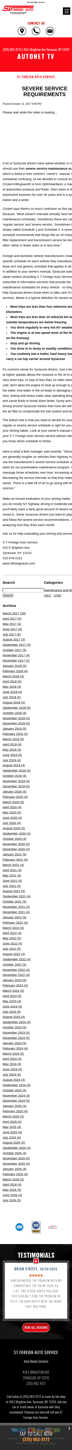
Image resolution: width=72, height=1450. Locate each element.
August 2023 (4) (14, 1017)
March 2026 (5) (13, 1179)
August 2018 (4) (14, 702)
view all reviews (36, 1327)
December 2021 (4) (16, 912)
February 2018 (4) (15, 671)
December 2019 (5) (16, 786)
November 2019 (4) (16, 781)
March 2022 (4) (13, 928)
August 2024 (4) (14, 1080)
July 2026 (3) (12, 1200)
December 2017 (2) (16, 660)
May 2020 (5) (12, 812)
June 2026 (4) (12, 1195)
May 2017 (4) (12, 624)
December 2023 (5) (16, 1038)
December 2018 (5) (16, 723)
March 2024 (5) (13, 1053)
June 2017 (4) (12, 629)
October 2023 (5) (14, 1027)
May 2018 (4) (12, 687)
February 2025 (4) (15, 1111)
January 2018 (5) (14, 666)
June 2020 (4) (12, 818)
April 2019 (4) (12, 744)
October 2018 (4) (14, 713)
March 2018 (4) (13, 676)
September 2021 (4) (17, 896)
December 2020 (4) (16, 849)
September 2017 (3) (17, 645)
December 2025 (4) (16, 1163)
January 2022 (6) (14, 917)
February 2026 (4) (15, 1174)
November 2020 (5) (16, 844)
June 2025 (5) (12, 1132)
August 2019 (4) (14, 765)
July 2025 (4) (12, 1137)
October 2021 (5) (14, 901)
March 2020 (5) (13, 802)
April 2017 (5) (12, 618)
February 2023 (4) (15, 985)
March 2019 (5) (13, 739)
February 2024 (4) (15, 1048)
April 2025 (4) (12, 1122)
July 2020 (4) (12, 823)
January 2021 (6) (14, 854)
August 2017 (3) (14, 639)
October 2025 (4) (14, 1153)
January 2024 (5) (14, 1043)
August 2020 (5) (14, 828)
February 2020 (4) (15, 797)
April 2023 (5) (12, 996)
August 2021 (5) (14, 891)
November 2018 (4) (16, 718)
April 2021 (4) (12, 870)
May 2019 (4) (12, 749)
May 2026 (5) (12, 1190)
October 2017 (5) (14, 650)
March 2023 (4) (13, 991)
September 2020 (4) (17, 833)
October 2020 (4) (14, 839)
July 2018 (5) (12, 697)
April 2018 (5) (12, 681)
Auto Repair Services (36, 1361)
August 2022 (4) (14, 954)
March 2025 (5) (13, 1116)
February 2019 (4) (15, 734)
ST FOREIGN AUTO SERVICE (36, 77)
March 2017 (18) (14, 613)
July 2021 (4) (12, 886)
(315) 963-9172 (12, 49)
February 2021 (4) (15, 859)
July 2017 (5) (12, 634)
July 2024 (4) (12, 1074)
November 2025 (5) (16, 1158)
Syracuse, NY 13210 (57, 49)
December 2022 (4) (16, 975)
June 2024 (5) (12, 1069)
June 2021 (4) (12, 881)
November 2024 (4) (16, 1095)
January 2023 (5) (14, 980)
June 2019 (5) (12, 755)
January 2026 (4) (14, 1169)
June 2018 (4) (12, 692)
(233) (57, 595)
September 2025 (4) (17, 1148)
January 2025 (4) (14, 1106)
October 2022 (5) (14, 964)
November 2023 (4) (16, 1032)
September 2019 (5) (17, 770)
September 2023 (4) (17, 1022)
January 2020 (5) (14, 791)
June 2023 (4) (12, 1006)
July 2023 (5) (12, 1012)
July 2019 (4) (12, 760)
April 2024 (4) (12, 1059)
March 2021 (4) (13, 865)
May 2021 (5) (12, 875)
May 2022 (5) (12, 938)
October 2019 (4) (14, 776)
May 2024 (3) (12, 1064)
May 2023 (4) (12, 1001)
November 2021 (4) (16, 907)
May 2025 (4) (12, 1127)
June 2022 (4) (12, 943)
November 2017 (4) (16, 655)
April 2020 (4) (12, 807)
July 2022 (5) (12, 949)
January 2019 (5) (14, 728)
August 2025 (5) (14, 1142)
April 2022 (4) (12, 933)
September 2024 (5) (17, 1085)
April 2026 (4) (12, 1184)
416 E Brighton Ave (34, 49)
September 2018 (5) (17, 708)
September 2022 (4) (17, 959)
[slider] (36, 1275)
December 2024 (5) (16, 1100)
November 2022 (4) (16, 970)
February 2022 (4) (15, 922)
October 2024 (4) (14, 1090)
